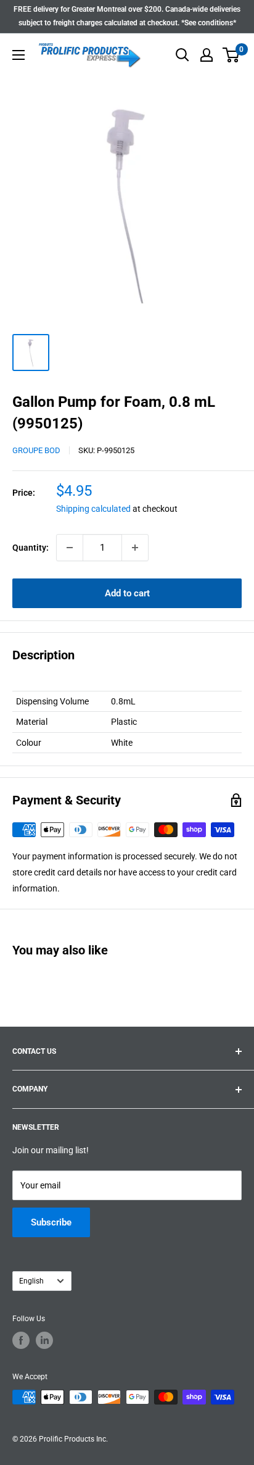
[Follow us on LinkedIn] (44, 1340)
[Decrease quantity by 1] (70, 548)
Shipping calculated (93, 509)
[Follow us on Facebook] (21, 1340)
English (31, 1281)
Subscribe (51, 1222)
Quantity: (30, 548)
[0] (231, 55)
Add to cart (127, 593)
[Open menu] (18, 55)
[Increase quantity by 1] (135, 548)
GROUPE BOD (36, 450)
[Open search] (182, 55)
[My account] (206, 55)
